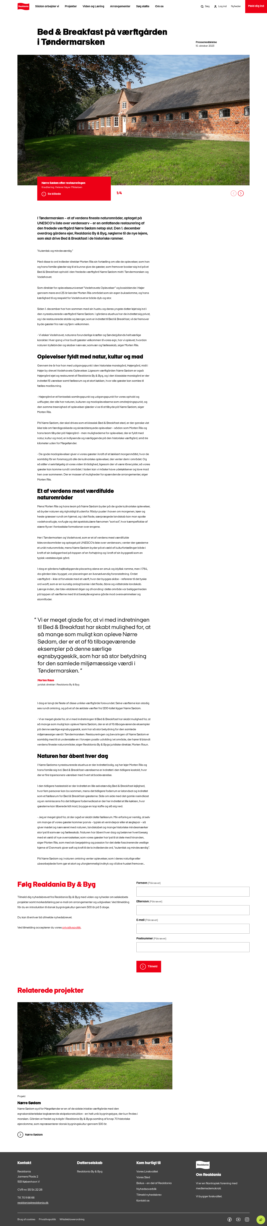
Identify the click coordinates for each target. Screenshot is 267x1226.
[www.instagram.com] (247, 1219)
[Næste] (241, 193)
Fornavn (148, 883)
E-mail (147, 920)
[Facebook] (229, 1219)
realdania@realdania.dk (32, 1202)
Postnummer (151, 938)
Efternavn (149, 901)
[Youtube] (238, 1219)
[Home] (23, 6)
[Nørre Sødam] (94, 1045)
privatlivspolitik (71, 927)
